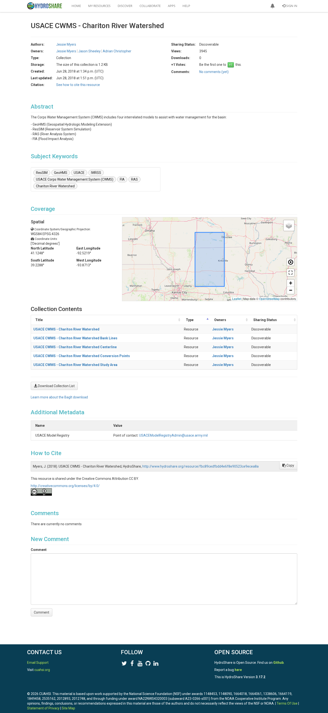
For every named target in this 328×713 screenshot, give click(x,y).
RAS (134, 179)
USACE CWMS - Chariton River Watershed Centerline (75, 347)
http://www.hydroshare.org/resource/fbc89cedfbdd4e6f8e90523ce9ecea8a (200, 466)
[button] (273, 6)
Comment (39, 550)
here (238, 670)
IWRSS (96, 173)
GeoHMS (60, 173)
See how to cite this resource (78, 85)
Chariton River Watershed (55, 186)
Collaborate (150, 6)
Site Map (68, 708)
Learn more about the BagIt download (59, 397)
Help (186, 6)
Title (39, 320)
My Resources (99, 6)
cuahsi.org (42, 670)
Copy (290, 465)
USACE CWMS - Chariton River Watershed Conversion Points (81, 356)
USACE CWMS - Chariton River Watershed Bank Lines (75, 338)
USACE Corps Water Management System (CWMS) (74, 179)
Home (76, 6)
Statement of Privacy (43, 708)
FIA (122, 179)
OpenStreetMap (269, 299)
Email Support (38, 662)
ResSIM (42, 173)
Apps (171, 6)
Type (190, 320)
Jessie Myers (223, 329)
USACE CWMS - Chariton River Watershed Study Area (75, 365)
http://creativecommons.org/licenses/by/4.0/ (65, 486)
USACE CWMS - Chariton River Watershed (66, 329)
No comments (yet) (214, 72)
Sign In (291, 6)
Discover (125, 6)
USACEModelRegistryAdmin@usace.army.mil (173, 435)
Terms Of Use (287, 703)
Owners (220, 320)
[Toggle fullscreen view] (290, 272)
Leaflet (236, 299)
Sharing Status (265, 320)
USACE (79, 173)
